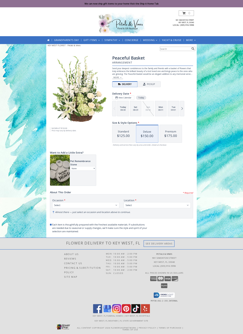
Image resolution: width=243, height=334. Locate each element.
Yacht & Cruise (171, 40)
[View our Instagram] (116, 312)
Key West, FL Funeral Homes (108, 316)
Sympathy (110, 40)
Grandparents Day (66, 40)
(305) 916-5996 (187, 25)
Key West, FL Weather (106, 321)
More (189, 40)
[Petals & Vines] (121, 23)
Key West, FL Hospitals (137, 316)
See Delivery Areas (159, 243)
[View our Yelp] (145, 312)
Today (141, 97)
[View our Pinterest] (126, 312)
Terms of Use (130, 329)
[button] (186, 13)
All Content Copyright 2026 (93, 328)
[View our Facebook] (97, 312)
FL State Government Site (134, 321)
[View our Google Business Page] (107, 312)
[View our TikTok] (135, 312)
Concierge (131, 40)
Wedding (149, 40)
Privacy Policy (147, 328)
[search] (193, 48)
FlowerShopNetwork (123, 328)
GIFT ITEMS (90, 40)
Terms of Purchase (170, 328)
